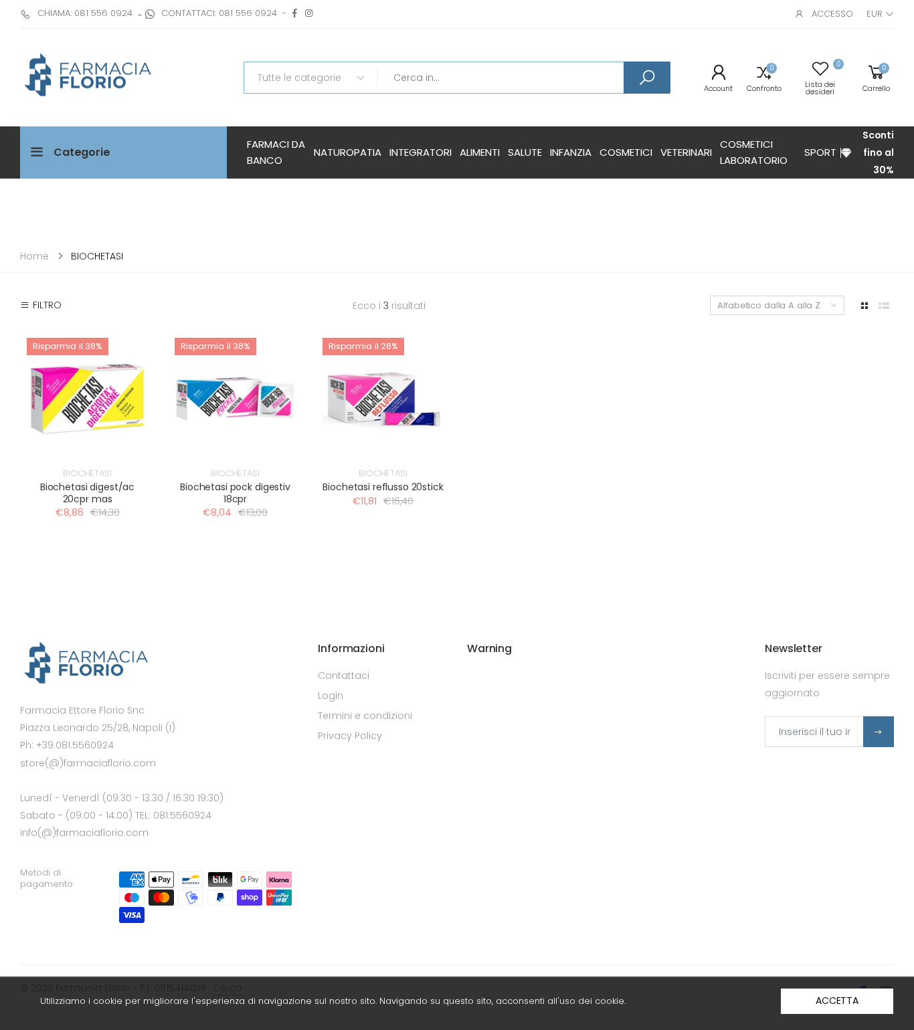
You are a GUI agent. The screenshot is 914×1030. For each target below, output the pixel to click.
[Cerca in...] (647, 78)
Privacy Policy (350, 735)
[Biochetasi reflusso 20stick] (383, 398)
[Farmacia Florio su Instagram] (308, 13)
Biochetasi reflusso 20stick (383, 487)
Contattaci (343, 675)
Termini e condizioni (365, 715)
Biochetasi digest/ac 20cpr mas (87, 493)
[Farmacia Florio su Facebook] (294, 13)
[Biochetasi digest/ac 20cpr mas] (87, 398)
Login (330, 695)
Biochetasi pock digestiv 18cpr (235, 493)
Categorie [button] (82, 152)
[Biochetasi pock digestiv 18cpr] (235, 398)
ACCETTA (837, 1000)
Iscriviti (878, 731)
